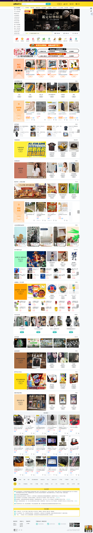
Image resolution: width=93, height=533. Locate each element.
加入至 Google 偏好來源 (91, 11)
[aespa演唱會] (63, 50)
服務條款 (68, 530)
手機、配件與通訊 (17, 29)
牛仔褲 (31, 483)
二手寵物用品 (25, 483)
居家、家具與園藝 (17, 24)
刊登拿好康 (72, 7)
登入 (59, 3)
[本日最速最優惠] (88, 528)
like (32, 120)
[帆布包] (63, 55)
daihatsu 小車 (54, 479)
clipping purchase (34, 120)
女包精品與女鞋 (16, 17)
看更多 (76, 81)
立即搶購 (30, 76)
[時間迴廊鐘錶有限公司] (71, 326)
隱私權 (71, 530)
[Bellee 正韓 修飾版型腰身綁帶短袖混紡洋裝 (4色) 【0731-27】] (59, 323)
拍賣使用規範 (74, 530)
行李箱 (41, 483)
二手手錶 (60, 479)
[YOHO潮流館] (22, 326)
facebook (20, 530)
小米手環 (73, 483)
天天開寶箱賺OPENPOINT (33, 33)
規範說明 (57, 497)
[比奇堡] (52, 50)
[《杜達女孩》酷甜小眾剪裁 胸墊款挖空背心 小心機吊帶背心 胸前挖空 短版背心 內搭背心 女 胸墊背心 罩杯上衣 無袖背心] (43, 318)
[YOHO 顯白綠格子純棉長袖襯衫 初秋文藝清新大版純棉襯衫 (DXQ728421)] (19, 321)
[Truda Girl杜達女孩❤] (38, 326)
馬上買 (76, 181)
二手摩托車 (66, 479)
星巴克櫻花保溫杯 (35, 479)
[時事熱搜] (46, 45)
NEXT (79, 90)
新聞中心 (14, 523)
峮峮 (24, 479)
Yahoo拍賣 (17, 4)
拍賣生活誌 (38, 7)
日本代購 (66, 7)
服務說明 (14, 524)
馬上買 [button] (52, 197)
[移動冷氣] (40, 50)
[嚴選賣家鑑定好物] (52, 20)
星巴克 (68, 483)
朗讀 (91, 8)
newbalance (42, 479)
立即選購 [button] (52, 387)
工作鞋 (72, 479)
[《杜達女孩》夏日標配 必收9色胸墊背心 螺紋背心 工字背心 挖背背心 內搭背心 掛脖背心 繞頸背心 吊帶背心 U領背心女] (43, 323)
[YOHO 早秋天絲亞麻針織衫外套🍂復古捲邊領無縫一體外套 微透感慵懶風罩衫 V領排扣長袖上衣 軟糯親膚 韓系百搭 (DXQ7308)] (27, 323)
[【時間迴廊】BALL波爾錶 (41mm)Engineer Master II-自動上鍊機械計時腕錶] (76, 323)
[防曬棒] (74, 50)
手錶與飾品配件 (16, 18)
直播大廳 (76, 336)
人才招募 (27, 523)
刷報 (15, 479)
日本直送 (27, 7)
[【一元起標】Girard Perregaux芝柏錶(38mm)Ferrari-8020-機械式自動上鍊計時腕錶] (68, 321)
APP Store (77, 524)
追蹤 (22, 332)
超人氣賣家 (44, 7)
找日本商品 (76, 249)
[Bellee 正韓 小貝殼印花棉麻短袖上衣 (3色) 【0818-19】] (52, 321)
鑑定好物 (32, 7)
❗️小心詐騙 (60, 7)
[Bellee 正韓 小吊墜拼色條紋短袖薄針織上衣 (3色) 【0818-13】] (59, 318)
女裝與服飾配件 (16, 15)
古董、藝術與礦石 (17, 11)
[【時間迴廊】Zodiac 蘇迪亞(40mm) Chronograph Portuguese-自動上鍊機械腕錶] (76, 318)
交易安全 (78, 530)
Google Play (77, 526)
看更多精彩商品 (70, 212)
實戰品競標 (76, 139)
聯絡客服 (21, 524)
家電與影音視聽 (16, 31)
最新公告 (21, 526)
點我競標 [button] (52, 155)
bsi (15, 530)
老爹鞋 (78, 483)
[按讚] (25, 241)
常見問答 (21, 523)
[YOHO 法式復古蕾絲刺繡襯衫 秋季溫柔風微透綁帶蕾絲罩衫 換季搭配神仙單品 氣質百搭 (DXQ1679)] (27, 318)
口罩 (51, 483)
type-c (48, 479)
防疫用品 (46, 483)
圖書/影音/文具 (16, 13)
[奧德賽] (74, 55)
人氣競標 (49, 7)
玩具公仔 (54, 7)
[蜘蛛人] (40, 55)
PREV (14, 90)
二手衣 (19, 483)
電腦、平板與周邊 (17, 28)
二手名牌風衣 (62, 483)
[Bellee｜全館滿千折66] (54, 326)
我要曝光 (19, 73)
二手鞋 (56, 483)
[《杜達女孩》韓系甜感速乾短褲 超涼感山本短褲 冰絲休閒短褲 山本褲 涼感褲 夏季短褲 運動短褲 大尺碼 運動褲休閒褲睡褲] (36, 321)
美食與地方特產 (16, 33)
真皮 (76, 479)
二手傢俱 (19, 479)
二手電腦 (36, 483)
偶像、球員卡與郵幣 (17, 9)
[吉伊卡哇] (52, 55)
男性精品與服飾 (16, 20)
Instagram (21, 530)
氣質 (28, 479)
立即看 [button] (21, 151)
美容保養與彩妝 (16, 22)
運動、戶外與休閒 (17, 26)
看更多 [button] (21, 172)
